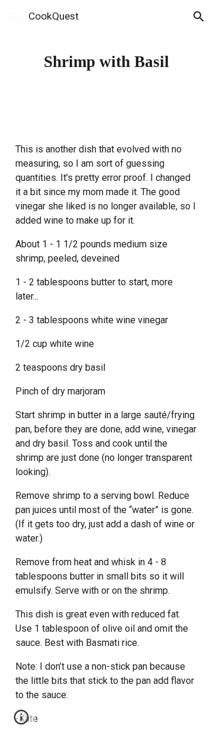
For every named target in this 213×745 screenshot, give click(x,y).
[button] (14, 16)
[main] (106, 61)
